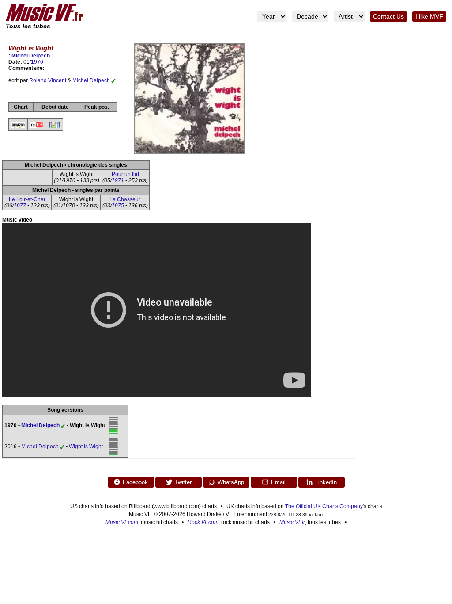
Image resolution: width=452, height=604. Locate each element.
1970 (37, 62)
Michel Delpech (30, 56)
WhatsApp (231, 482)
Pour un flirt (125, 174)
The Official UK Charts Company (324, 506)
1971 (118, 180)
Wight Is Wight (86, 446)
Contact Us (388, 16)
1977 (20, 206)
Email (278, 482)
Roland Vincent (47, 80)
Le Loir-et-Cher (27, 199)
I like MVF (429, 16)
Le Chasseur (124, 199)
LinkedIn (326, 482)
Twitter (183, 482)
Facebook (135, 482)
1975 (118, 206)
